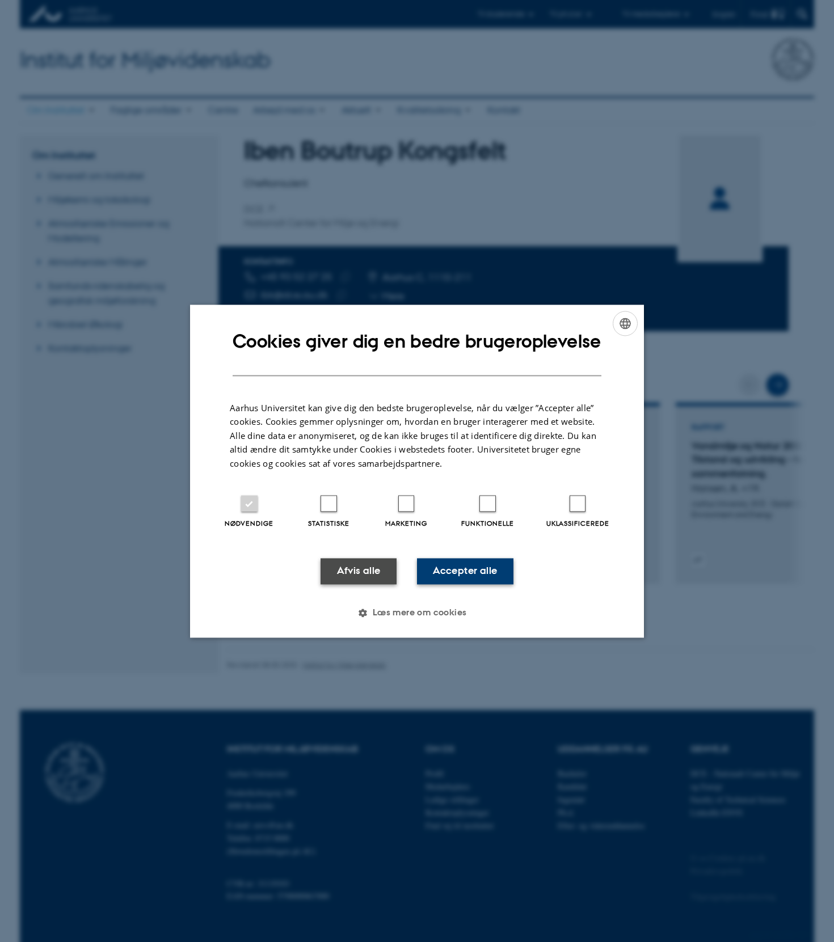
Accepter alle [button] (465, 571)
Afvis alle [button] (359, 571)
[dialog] (417, 471)
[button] (416, 612)
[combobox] (625, 323)
